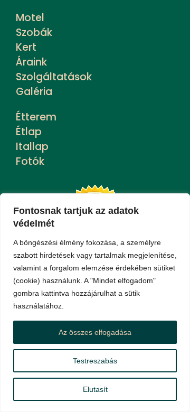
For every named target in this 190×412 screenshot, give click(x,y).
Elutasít (95, 389)
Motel (30, 18)
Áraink (31, 62)
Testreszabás (95, 361)
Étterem (36, 117)
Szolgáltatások (54, 77)
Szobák (34, 32)
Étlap (29, 132)
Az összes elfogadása (95, 332)
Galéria (34, 92)
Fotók (30, 161)
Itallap (32, 146)
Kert (26, 47)
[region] (95, 302)
